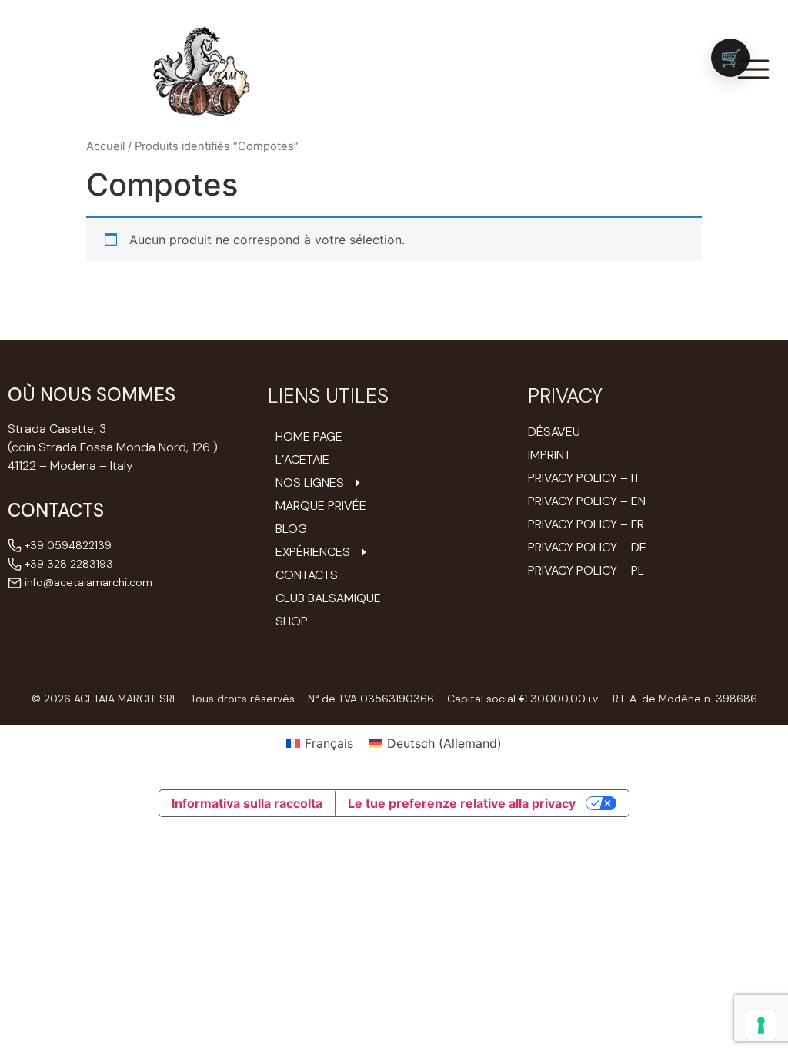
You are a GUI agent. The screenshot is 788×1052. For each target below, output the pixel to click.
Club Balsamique (328, 598)
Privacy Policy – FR (586, 524)
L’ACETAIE (302, 459)
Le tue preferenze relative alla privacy (462, 803)
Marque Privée (320, 506)
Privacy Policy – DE (587, 547)
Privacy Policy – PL (586, 570)
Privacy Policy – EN (587, 501)
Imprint (549, 455)
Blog (291, 529)
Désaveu (554, 432)
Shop (291, 621)
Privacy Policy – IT (584, 478)
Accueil (105, 146)
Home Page (308, 436)
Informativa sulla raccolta (247, 803)
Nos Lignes (309, 483)
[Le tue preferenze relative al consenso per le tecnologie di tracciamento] (761, 1025)
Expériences (312, 552)
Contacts (306, 575)
